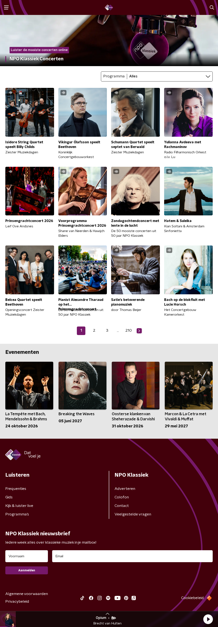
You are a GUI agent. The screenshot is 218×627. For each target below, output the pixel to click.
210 (128, 330)
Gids (9, 497)
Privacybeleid (17, 602)
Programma (114, 76)
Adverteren (125, 489)
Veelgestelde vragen (133, 514)
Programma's (17, 514)
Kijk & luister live (19, 506)
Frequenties (15, 489)
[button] (208, 619)
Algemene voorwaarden (26, 594)
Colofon (122, 497)
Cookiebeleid (192, 598)
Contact (122, 506)
